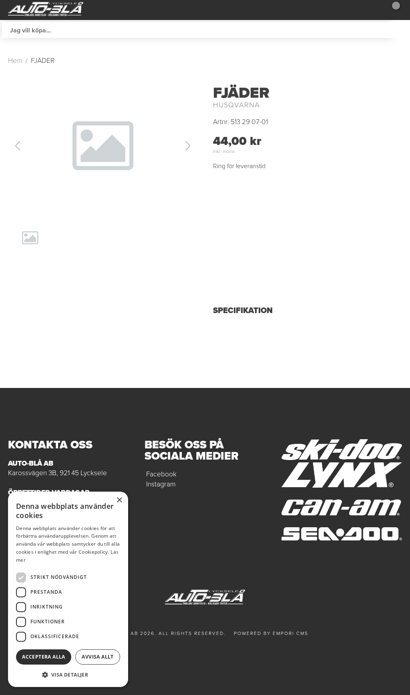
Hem (15, 60)
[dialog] (68, 589)
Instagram (161, 484)
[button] (102, 146)
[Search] (400, 30)
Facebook (161, 474)
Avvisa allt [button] (97, 656)
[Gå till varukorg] (392, 10)
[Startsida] (45, 10)
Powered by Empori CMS (271, 633)
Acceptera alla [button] (43, 656)
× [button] (119, 500)
